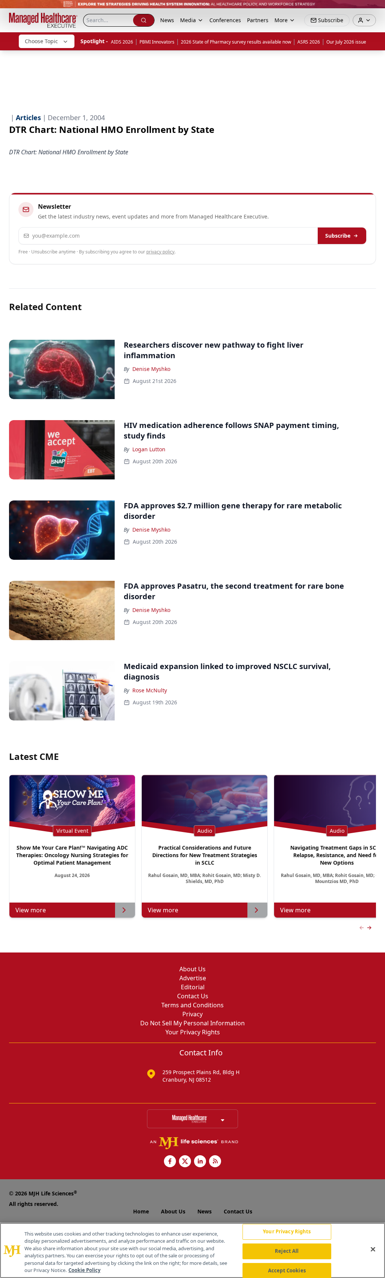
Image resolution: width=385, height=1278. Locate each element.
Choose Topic (41, 41)
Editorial (193, 987)
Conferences (225, 20)
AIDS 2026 (122, 42)
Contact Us (192, 996)
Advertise (192, 978)
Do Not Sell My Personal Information (192, 1023)
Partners (257, 20)
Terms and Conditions (192, 1005)
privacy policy (160, 252)
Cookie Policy (84, 1270)
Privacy (192, 1014)
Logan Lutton (148, 449)
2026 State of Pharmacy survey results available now (236, 42)
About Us (192, 969)
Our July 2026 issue (346, 42)
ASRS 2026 (308, 42)
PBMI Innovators (156, 42)
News (167, 20)
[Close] (373, 1249)
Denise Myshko (151, 368)
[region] (192, 1250)
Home (141, 1211)
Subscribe (337, 235)
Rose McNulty (149, 690)
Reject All (287, 1251)
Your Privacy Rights (192, 1032)
